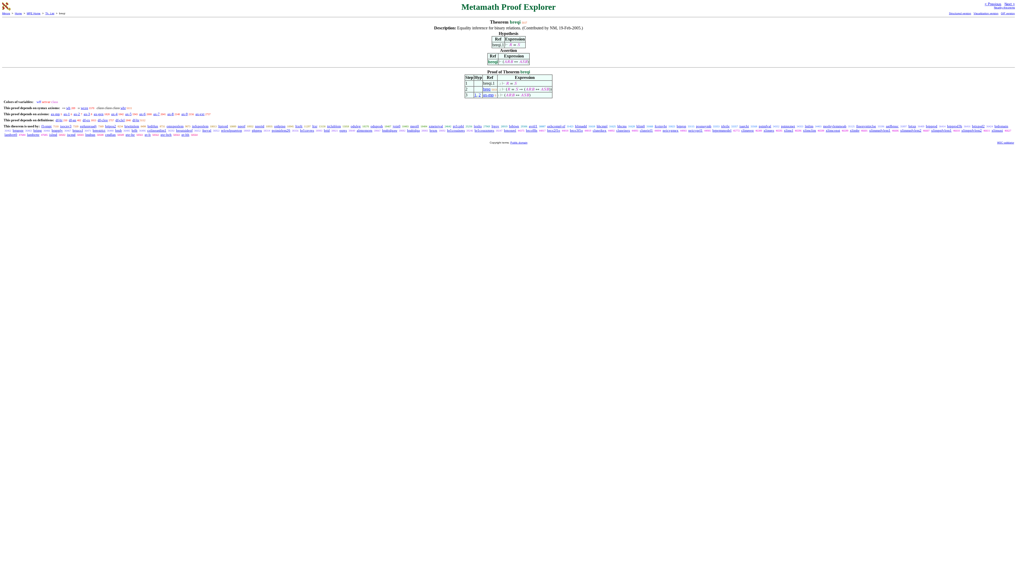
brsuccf (78, 130)
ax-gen (99, 114)
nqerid (259, 126)
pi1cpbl (458, 126)
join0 (396, 126)
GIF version (1008, 13)
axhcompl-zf (556, 126)
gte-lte (130, 135)
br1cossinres (456, 130)
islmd (53, 135)
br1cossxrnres (484, 130)
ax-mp (488, 95)
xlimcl (788, 130)
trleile (725, 126)
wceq (84, 108)
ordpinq (280, 126)
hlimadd (581, 126)
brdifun (153, 126)
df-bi (59, 120)
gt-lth (185, 135)
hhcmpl (602, 126)
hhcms (622, 126)
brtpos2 (110, 126)
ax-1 (67, 114)
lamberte (33, 135)
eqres (343, 130)
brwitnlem (131, 126)
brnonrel (510, 130)
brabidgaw (389, 130)
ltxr (314, 126)
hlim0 (640, 126)
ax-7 (156, 114)
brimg (37, 130)
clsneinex (623, 130)
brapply (57, 130)
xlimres (769, 130)
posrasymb (703, 126)
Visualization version (986, 13)
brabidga (413, 130)
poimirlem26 (281, 130)
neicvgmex (671, 130)
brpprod (931, 126)
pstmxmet (788, 126)
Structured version (960, 13)
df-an (72, 120)
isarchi (744, 126)
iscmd (71, 135)
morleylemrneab (834, 126)
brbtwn (514, 126)
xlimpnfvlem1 (941, 130)
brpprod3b (954, 126)
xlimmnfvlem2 (910, 130)
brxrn (433, 130)
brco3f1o (576, 130)
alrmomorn (364, 130)
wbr (123, 108)
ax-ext (199, 114)
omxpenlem (175, 126)
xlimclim (809, 130)
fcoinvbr (661, 126)
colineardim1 (156, 130)
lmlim (809, 126)
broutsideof (184, 130)
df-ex (86, 120)
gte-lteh (166, 135)
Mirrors (6, 13)
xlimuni (997, 130)
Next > (1010, 4)
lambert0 (11, 135)
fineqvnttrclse (866, 126)
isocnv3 (66, 126)
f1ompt (46, 126)
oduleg (356, 126)
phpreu (257, 130)
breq (486, 89)
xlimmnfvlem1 (879, 130)
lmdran (90, 135)
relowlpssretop (231, 130)
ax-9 (184, 114)
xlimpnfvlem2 (971, 130)
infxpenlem (200, 126)
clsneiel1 (646, 130)
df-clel (120, 120)
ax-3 (87, 114)
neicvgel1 (695, 130)
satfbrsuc (892, 126)
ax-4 (114, 114)
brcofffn (531, 130)
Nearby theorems (1004, 7)
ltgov (495, 126)
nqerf (241, 126)
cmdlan (110, 135)
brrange (18, 130)
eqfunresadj (88, 126)
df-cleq (103, 120)
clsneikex (599, 130)
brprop (681, 126)
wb (68, 108)
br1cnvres (307, 130)
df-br (135, 120)
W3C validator (1005, 142)
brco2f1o (553, 130)
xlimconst (833, 130)
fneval (206, 130)
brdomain (1001, 126)
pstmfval (765, 126)
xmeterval (436, 126)
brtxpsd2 (978, 126)
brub (118, 130)
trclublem (334, 126)
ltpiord (223, 126)
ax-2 (77, 114)
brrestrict (99, 130)
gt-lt (148, 135)
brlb (134, 130)
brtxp (912, 126)
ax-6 (142, 114)
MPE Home (34, 13)
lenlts (478, 126)
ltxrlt (298, 126)
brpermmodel (721, 130)
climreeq (747, 130)
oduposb (377, 126)
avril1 (533, 126)
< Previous (993, 4)
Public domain (519, 142)
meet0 (414, 126)
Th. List (49, 13)
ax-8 (170, 114)
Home (18, 13)
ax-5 (128, 114)
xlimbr (854, 130)
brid (327, 130)
